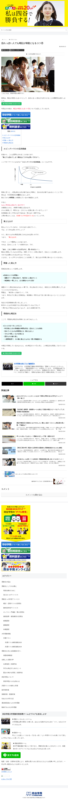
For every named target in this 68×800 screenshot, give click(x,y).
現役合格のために (9, 590)
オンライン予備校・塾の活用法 (13, 612)
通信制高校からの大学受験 (11, 703)
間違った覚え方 (7, 140)
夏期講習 (6, 625)
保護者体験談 (7, 655)
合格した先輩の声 (8, 659)
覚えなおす (6, 138)
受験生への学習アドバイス (18, 50)
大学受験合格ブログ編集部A (24, 364)
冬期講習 (6, 629)
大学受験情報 (6, 634)
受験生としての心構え (9, 586)
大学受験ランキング (6, 771)
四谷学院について (8, 677)
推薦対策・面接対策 (8, 694)
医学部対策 (5, 690)
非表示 (13, 131)
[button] (66, 30)
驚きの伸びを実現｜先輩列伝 (13, 672)
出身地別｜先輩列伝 (10, 664)
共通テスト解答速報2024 (13, 647)
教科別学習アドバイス (10, 608)
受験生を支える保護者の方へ (11, 651)
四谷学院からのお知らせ (11, 681)
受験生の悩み (6, 50)
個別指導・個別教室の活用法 (13, 616)
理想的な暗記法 (7, 143)
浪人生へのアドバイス (10, 595)
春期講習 (6, 621)
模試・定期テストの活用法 (12, 603)
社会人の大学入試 (8, 698)
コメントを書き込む (34, 495)
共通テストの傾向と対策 (10, 685)
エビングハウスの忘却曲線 (11, 135)
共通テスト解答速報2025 (13, 642)
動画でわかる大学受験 (9, 707)
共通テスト (7, 638)
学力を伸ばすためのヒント (12, 668)
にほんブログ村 (6, 779)
